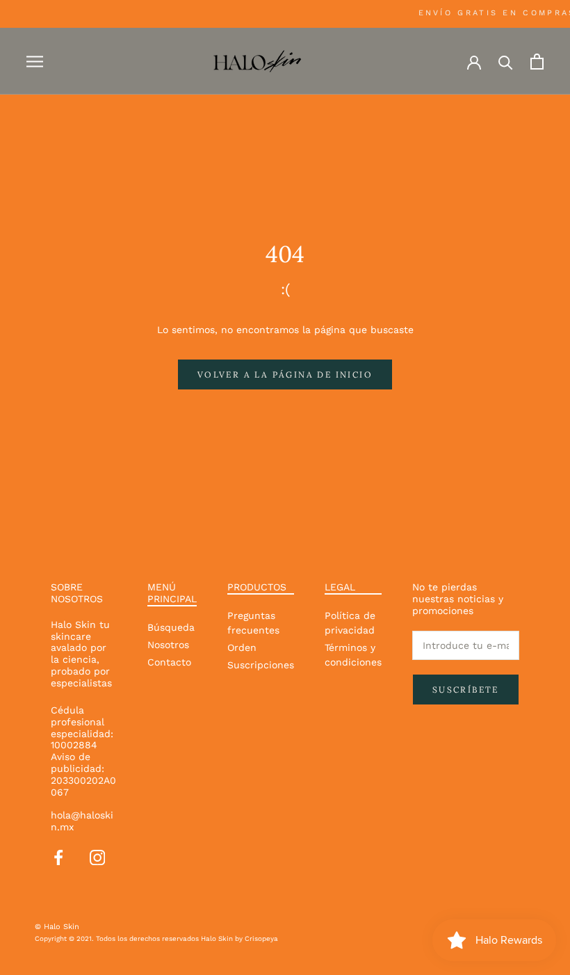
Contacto (169, 662)
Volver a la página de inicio (285, 374)
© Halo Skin (57, 926)
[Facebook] (58, 856)
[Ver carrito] (537, 62)
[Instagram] (97, 856)
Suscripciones (260, 664)
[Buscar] (505, 61)
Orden (241, 647)
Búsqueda (171, 627)
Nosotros (168, 644)
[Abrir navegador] (34, 61)
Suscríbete (465, 689)
